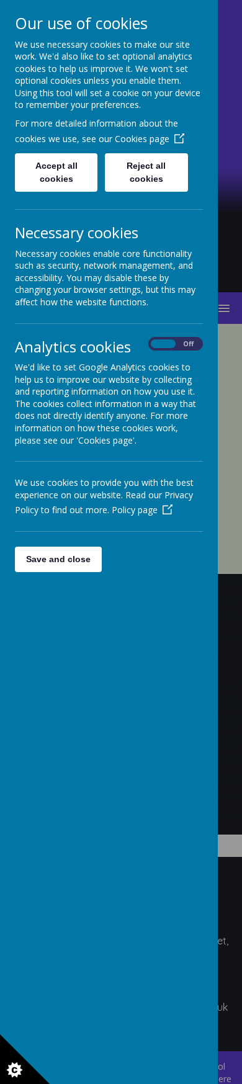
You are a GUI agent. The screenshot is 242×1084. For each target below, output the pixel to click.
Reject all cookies (146, 172)
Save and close (58, 559)
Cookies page (142, 139)
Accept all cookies (56, 172)
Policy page (135, 510)
